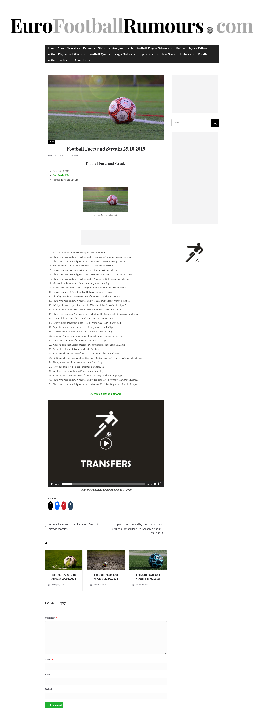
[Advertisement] (105, 237)
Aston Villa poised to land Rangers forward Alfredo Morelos (73, 527)
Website (49, 689)
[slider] (103, 484)
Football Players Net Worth (64, 54)
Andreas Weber (72, 155)
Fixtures (185, 54)
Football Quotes (99, 54)
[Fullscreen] (159, 483)
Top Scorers (147, 54)
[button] (106, 443)
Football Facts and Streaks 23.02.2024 (63, 576)
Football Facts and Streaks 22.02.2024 (106, 576)
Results (202, 54)
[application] (106, 443)
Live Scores (169, 54)
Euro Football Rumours (64, 175)
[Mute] (154, 483)
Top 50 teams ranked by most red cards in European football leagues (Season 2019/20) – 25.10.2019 (137, 529)
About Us (80, 60)
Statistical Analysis (110, 48)
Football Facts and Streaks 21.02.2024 (148, 576)
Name (49, 659)
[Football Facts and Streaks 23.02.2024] (63, 552)
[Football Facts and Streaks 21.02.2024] (148, 552)
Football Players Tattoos (191, 48)
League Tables (122, 54)
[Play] (51, 483)
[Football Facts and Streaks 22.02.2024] (106, 552)
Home (50, 48)
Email (49, 674)
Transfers (73, 48)
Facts (129, 48)
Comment (51, 617)
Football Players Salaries (152, 48)
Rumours (89, 48)
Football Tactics (56, 60)
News (60, 48)
